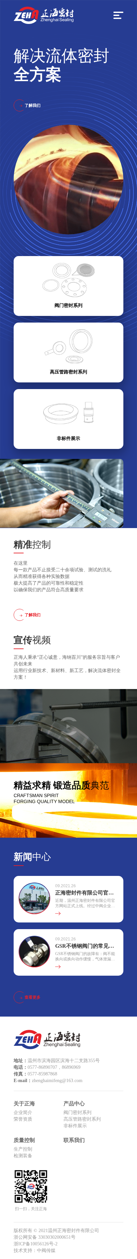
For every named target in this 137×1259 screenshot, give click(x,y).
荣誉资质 (23, 1119)
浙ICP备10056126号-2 (36, 1243)
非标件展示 (75, 1125)
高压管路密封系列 (82, 1119)
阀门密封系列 (77, 1112)
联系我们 (74, 1140)
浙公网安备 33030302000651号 (44, 1237)
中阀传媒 (46, 1250)
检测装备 (23, 1155)
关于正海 (24, 1103)
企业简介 (23, 1112)
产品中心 (74, 1103)
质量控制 (24, 1140)
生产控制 (23, 1149)
